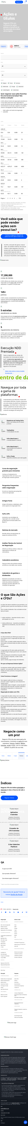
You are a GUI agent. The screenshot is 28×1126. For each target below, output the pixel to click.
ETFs (13, 745)
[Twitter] (14, 912)
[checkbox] (14, 111)
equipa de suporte (15, 1103)
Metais (23, 743)
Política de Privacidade (11, 1078)
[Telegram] (22, 912)
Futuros (12, 743)
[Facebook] (1, 912)
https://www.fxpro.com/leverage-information (12, 209)
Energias (3, 745)
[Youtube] (18, 912)
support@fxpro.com (5, 1108)
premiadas (6, 405)
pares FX (21, 741)
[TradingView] (26, 912)
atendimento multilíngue (20, 316)
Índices (17, 743)
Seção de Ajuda (16, 894)
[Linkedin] (10, 912)
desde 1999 (13, 282)
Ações (9, 745)
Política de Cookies (21, 1078)
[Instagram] (5, 912)
